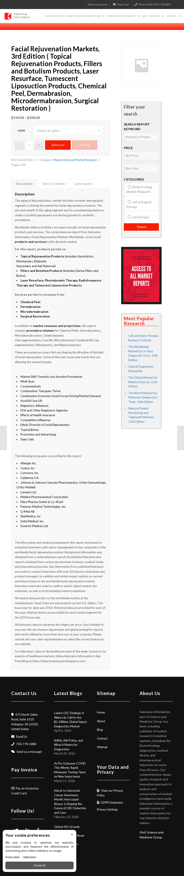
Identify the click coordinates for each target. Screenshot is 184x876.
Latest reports (83, 183)
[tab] (24, 183)
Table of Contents (53, 183)
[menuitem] (54, 16)
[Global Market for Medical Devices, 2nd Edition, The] (3, 438)
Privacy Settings (107, 809)
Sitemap (102, 747)
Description (24, 183)
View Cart (123, 4)
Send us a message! (29, 751)
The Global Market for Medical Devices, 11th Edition (143, 382)
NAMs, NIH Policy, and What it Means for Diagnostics (68, 745)
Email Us (21, 736)
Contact (102, 738)
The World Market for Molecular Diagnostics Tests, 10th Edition (142, 397)
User (21, 130)
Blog (100, 729)
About (101, 721)
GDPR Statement (112, 802)
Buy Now (84, 145)
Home (101, 712)
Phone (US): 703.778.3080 (154, 4)
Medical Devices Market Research (75, 160)
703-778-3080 (26, 744)
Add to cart (57, 145)
